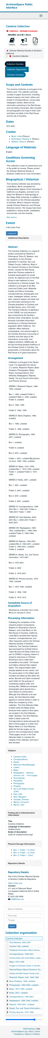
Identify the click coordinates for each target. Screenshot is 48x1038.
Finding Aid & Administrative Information (21, 814)
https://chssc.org (15, 883)
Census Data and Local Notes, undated (26, 957)
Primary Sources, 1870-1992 (21, 1012)
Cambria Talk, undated (19, 946)
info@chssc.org (17, 899)
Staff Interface (29, 1028)
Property (17, 786)
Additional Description (18, 238)
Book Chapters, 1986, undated (22, 981)
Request (24, 44)
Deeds (16, 762)
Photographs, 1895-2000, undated (23, 985)
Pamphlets (17, 780)
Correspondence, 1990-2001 (21, 954)
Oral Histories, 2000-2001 (20, 942)
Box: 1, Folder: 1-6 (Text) (24, 850)
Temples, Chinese (21, 799)
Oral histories (19, 778)
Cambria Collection (14, 938)
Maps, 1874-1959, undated (20, 988)
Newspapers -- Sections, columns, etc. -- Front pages (25, 774)
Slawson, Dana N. (18, 141)
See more (11, 217)
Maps (15, 770)
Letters (16, 767)
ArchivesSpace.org (19, 1031)
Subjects (12, 750)
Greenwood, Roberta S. (21, 139)
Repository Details (16, 863)
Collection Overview (15, 64)
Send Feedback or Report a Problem (27, 1032)
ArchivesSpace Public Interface (19, 5)
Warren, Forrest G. (21, 802)
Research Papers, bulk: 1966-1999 (24, 977)
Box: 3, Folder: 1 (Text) (23, 855)
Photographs (18, 783)
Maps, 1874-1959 (16, 961)
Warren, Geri (18, 804)
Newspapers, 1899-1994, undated (23, 1000)
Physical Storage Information (21, 844)
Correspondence (20, 759)
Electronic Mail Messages (24, 764)
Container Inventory (15, 74)
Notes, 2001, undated (18, 992)
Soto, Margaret (19, 796)
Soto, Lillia (17, 794)
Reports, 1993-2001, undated (21, 1004)
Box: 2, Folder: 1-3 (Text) (24, 852)
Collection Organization (17, 69)
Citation (12, 44)
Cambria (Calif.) (20, 756)
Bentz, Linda (16, 136)
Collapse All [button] (11, 233)
